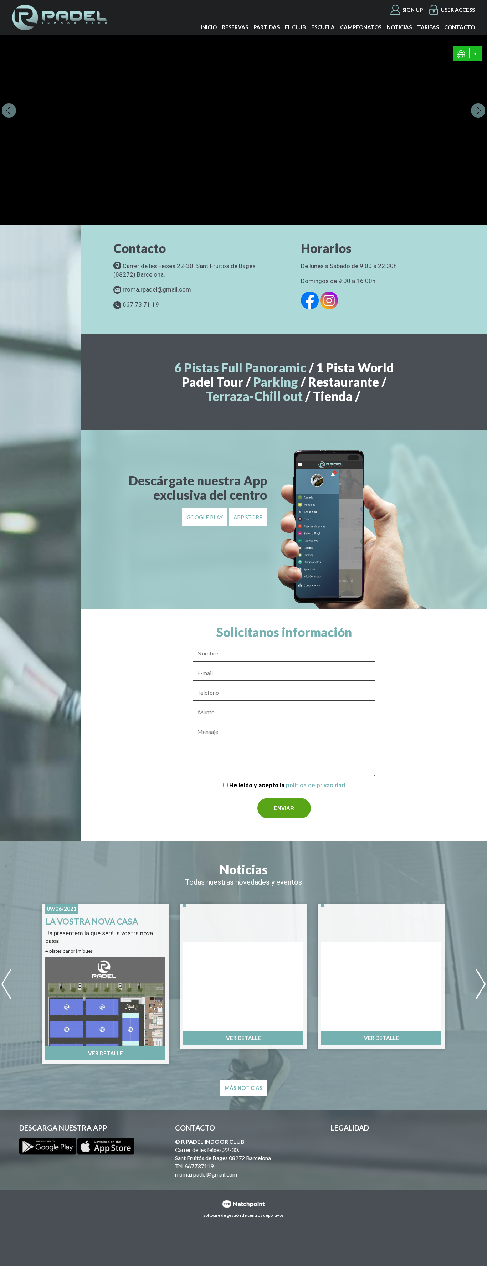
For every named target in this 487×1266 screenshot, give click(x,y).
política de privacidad (315, 785)
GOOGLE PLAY (204, 517)
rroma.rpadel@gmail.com (206, 1174)
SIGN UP (412, 9)
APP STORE (248, 517)
